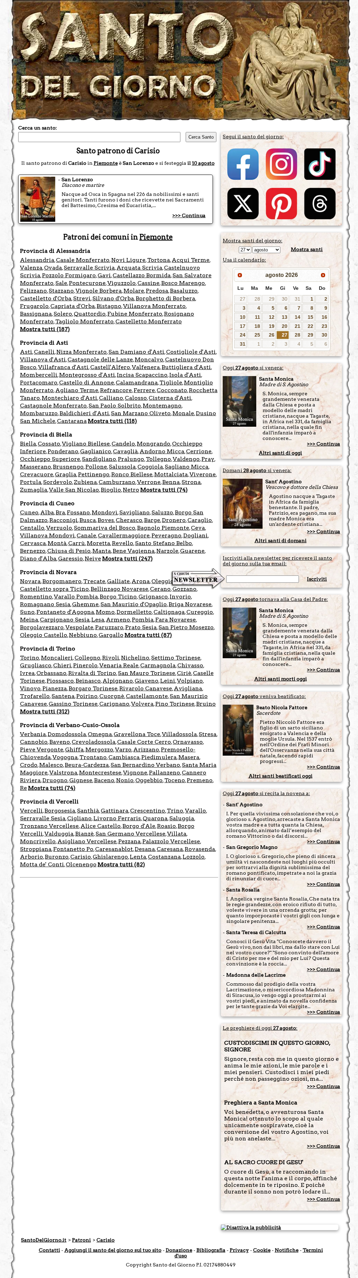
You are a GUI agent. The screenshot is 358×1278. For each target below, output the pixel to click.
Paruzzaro (109, 627)
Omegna (100, 734)
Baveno (59, 742)
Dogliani (195, 535)
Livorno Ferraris (117, 818)
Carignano (114, 703)
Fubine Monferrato (134, 313)
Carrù (76, 543)
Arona (140, 581)
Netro (131, 489)
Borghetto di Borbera (165, 298)
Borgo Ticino (118, 596)
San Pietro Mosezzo (186, 627)
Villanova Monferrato (154, 306)
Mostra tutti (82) (121, 864)
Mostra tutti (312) (45, 711)
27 (242, 299)
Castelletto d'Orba (45, 298)
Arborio (31, 856)
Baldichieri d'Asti (84, 413)
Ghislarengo (110, 856)
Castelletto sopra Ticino (54, 589)
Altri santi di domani (281, 540)
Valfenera (146, 367)
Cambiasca (123, 757)
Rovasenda (200, 849)
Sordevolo (57, 482)
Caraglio (199, 520)
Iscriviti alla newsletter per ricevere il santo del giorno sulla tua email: (277, 560)
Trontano (93, 757)
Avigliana (188, 688)
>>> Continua (189, 215)
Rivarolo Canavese (145, 688)
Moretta (98, 543)
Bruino (206, 703)
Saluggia (181, 818)
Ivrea (27, 673)
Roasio (166, 826)
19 (271, 326)
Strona (191, 482)
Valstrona (63, 772)
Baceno (104, 780)
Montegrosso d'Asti (87, 375)
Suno (27, 612)
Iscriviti (317, 579)
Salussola (122, 466)
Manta (101, 551)
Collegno (87, 657)
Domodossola (67, 734)
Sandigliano (99, 459)
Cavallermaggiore (124, 535)
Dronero (174, 520)
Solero (62, 313)
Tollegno (158, 459)
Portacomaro (38, 382)
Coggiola (150, 466)
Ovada (53, 267)
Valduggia (58, 833)
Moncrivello (38, 841)
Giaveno (146, 680)
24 (242, 335)
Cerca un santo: (37, 128)
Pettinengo (93, 474)
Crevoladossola (93, 742)
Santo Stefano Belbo (163, 543)
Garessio (70, 558)
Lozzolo (193, 856)
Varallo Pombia (76, 596)
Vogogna (65, 757)
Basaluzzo (184, 290)
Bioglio (111, 489)
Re (23, 788)
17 (242, 326)
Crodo (28, 765)
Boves (106, 520)
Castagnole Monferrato (53, 405)
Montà (57, 543)
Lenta (138, 856)
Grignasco (153, 596)
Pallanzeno (164, 772)
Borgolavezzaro (42, 627)
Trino (175, 810)
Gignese (80, 780)
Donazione (179, 1250)
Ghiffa (74, 749)
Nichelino (135, 657)
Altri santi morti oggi (280, 679)
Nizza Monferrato (81, 351)
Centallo (32, 527)
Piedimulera (159, 757)
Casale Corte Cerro (144, 742)
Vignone (135, 772)
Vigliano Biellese (86, 443)
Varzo (123, 749)
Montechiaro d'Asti (69, 398)
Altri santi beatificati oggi (281, 776)
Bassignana (36, 313)
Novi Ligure (128, 260)
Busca (87, 520)
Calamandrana (137, 382)
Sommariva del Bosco (104, 527)
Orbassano (51, 673)
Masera (188, 757)
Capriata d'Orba (72, 306)
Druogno (54, 780)
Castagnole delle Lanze (100, 359)
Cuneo (29, 512)
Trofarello (35, 696)
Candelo (123, 443)
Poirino (87, 696)
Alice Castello (100, 826)
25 (257, 335)
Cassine (148, 283)
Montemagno (162, 405)
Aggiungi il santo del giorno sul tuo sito (113, 1250)
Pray (207, 459)
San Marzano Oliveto (141, 413)
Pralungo (131, 459)
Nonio (125, 780)
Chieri (62, 665)
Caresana (170, 849)
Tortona (158, 260)
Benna (171, 482)
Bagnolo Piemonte (163, 527)
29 (271, 299)
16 (324, 317)
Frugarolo (34, 306)
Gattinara (114, 810)
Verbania (33, 734)
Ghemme (85, 604)
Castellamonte (147, 696)
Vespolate (79, 627)
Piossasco (60, 680)
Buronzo (57, 856)
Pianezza (54, 688)
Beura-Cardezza (87, 765)
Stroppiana (35, 849)
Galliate (118, 581)
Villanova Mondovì (47, 535)
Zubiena (85, 482)
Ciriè (184, 673)
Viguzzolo (121, 283)
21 (297, 326)
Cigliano (79, 818)
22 (310, 326)
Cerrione (199, 451)
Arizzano (146, 749)
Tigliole (170, 382)
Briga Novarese (190, 604)
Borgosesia (59, 810)
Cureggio (199, 612)
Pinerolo (85, 665)
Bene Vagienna (134, 551)
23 (324, 326)
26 (271, 335)
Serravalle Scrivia (89, 267)
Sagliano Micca (186, 466)
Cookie (262, 1250)
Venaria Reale (118, 665)
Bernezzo (32, 551)
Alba (47, 512)
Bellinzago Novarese (119, 589)
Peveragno (166, 535)
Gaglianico (95, 451)
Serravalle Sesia (42, 818)
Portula (30, 482)
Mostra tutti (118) (112, 421)
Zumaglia (33, 489)
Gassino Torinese (73, 703)
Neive (93, 558)
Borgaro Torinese (93, 688)
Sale (61, 283)
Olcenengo (81, 864)
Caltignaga (169, 612)
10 (242, 317)
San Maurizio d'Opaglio (133, 604)
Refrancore (116, 390)
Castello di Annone (86, 382)
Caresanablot (114, 849)
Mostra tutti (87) (148, 635)
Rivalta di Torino (92, 673)
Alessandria (37, 260)
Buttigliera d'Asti (186, 367)
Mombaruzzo (39, 413)
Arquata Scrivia (139, 267)
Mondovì (104, 512)
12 (271, 317)
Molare (133, 290)
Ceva (198, 527)
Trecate (94, 581)
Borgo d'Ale (138, 826)
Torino (29, 657)
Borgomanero (61, 581)
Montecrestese (100, 772)
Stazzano (61, 290)
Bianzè (84, 833)
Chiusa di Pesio (69, 551)
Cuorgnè (111, 696)
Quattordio (90, 313)
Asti (26, 351)
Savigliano (134, 512)
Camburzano (117, 482)
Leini (167, 680)
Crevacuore (36, 474)
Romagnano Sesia (45, 604)
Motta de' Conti (42, 864)
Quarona (155, 818)
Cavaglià (125, 451)
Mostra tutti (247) (127, 558)
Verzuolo (59, 527)
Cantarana (72, 421)
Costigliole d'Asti (191, 351)
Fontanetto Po (73, 849)
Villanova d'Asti (43, 359)
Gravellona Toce (137, 734)
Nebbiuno (83, 635)
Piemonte (106, 163)
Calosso (136, 398)
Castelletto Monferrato (148, 321)
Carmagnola (158, 665)
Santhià (88, 810)
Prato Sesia (141, 627)
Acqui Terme (190, 260)
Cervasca (33, 543)
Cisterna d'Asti (170, 398)
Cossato (49, 443)
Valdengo (186, 459)
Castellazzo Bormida (142, 275)
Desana (145, 849)
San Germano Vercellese (130, 833)
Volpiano (190, 680)
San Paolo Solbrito (114, 405)
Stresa (207, 734)
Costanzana (164, 856)
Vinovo (30, 688)
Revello (122, 543)
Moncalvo (149, 359)
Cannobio (34, 742)
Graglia (65, 474)
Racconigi (63, 520)
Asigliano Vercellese (86, 841)
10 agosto (203, 163)
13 (284, 317)
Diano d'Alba (38, 558)
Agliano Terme (76, 390)
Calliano (111, 398)
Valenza (31, 267)
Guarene (192, 551)
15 (310, 317)
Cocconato (172, 390)
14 (297, 317)
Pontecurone (87, 283)
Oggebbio (149, 780)
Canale (86, 535)
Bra (60, 512)
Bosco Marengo (183, 283)
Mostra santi (307, 249)
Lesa (97, 619)
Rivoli (110, 657)
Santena (62, 696)
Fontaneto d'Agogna (65, 612)
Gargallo (111, 635)
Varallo (195, 810)
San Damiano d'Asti (136, 351)
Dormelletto (134, 612)
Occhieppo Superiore (50, 459)
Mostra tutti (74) (164, 489)
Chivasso (190, 665)
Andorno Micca (161, 451)
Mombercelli (38, 375)
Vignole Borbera (99, 290)
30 (284, 299)
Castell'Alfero (110, 367)
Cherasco (129, 520)
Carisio (80, 856)
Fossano (78, 512)
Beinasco (88, 680)
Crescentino (147, 810)
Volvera (142, 703)
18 (257, 326)
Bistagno (108, 306)
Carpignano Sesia (65, 619)
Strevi (82, 298)
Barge (152, 520)
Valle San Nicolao (74, 489)
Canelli (44, 351)
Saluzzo (162, 512)
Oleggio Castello (43, 635)
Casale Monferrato (82, 260)
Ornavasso (188, 742)
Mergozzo (99, 749)
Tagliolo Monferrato (84, 321)
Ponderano (63, 451)
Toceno (174, 780)
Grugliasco (35, 665)
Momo (105, 612)
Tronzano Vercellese (49, 826)
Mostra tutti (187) (45, 329)
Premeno (200, 780)
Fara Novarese (175, 619)
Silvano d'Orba (113, 298)
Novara (30, 581)
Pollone (96, 466)
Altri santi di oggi (280, 453)
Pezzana (129, 841)
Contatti (49, 1250)
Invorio (180, 596)
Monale (183, 413)
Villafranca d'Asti (63, 367)
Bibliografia (210, 1250)
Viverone (202, 474)
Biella (28, 443)
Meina (29, 619)
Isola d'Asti (185, 375)
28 (257, 299)
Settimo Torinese (175, 657)
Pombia (142, 619)
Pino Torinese (174, 703)
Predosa (157, 290)
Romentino (36, 596)
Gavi (104, 275)
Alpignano (117, 680)
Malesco (51, 765)
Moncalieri (57, 657)
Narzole (167, 551)
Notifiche (287, 1250)
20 (284, 326)
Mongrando (153, 443)
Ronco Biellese (131, 474)
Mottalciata (171, 474)
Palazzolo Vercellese (171, 841)
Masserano (35, 466)
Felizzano (33, 290)
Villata (176, 833)
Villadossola (179, 734)
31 (297, 299)
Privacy (239, 1250)
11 (257, 317)
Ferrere (144, 390)
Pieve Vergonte (41, 749)
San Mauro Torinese (146, 673)
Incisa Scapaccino (142, 375)
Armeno (118, 619)
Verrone (148, 482)
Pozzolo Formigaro (69, 275)
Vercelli (31, 810)
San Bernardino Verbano (145, 765)
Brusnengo (68, 466)
